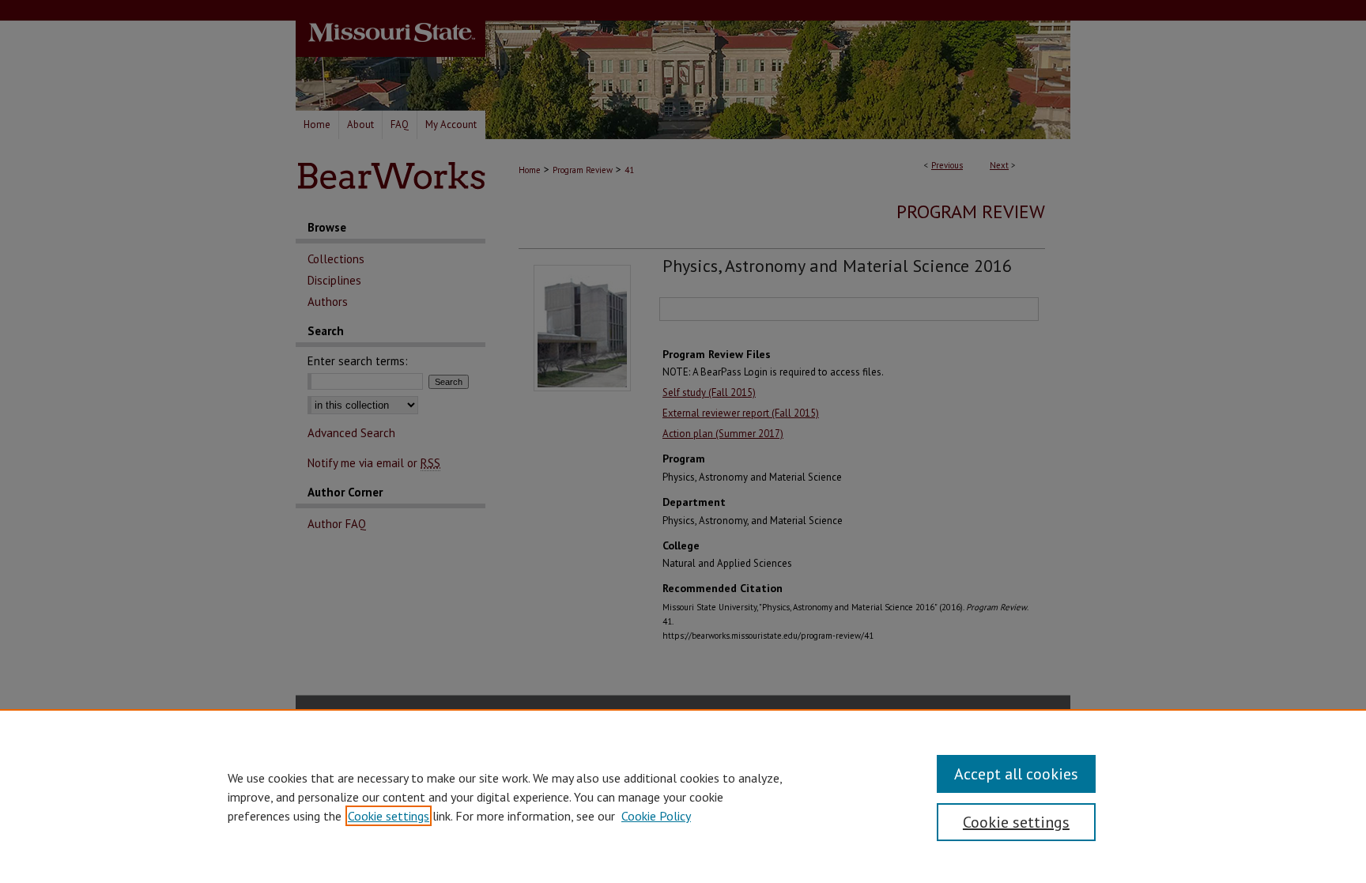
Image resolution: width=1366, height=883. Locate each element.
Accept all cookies (1016, 774)
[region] (683, 796)
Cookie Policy (656, 816)
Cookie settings (388, 816)
